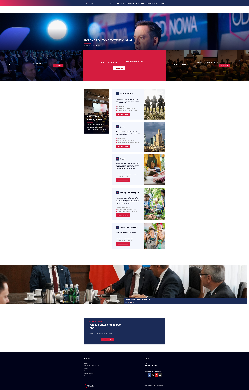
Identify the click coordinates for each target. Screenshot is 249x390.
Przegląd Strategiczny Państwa (125, 3)
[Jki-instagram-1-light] (133, 302)
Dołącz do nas (140, 3)
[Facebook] (149, 375)
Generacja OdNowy (152, 3)
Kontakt (162, 3)
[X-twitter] (128, 302)
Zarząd (111, 3)
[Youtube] (131, 302)
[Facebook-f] (126, 302)
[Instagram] (160, 375)
